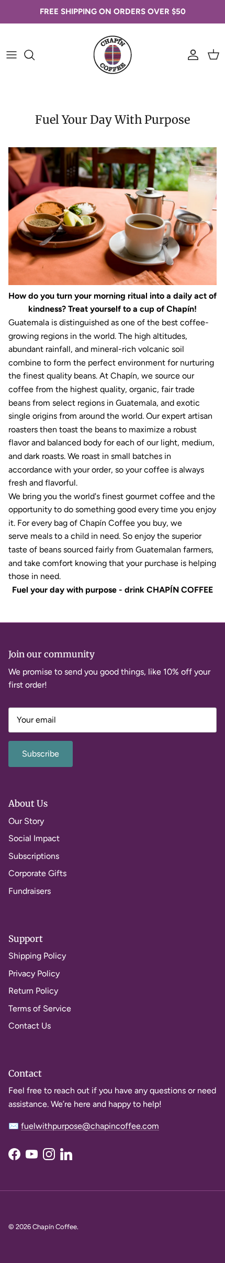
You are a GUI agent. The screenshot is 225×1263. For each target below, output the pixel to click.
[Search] (34, 54)
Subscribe (40, 754)
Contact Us (29, 1026)
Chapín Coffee (54, 1227)
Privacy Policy (34, 973)
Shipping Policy (37, 956)
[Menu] (11, 54)
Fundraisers (29, 891)
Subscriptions (33, 856)
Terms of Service (39, 1008)
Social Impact (34, 838)
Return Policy (33, 991)
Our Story (26, 821)
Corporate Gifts (37, 873)
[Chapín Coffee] (112, 55)
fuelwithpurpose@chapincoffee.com (90, 1126)
